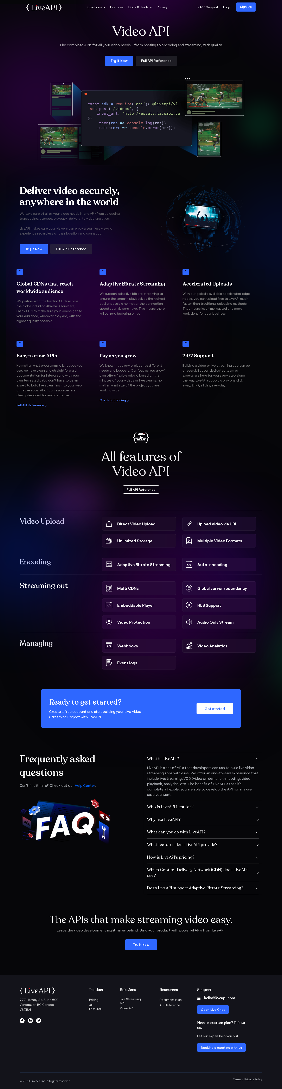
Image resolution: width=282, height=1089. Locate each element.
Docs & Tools (138, 7)
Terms (237, 1079)
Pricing (162, 7)
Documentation (171, 999)
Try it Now (119, 60)
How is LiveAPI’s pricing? (170, 857)
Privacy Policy (253, 1079)
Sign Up (246, 6)
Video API (126, 1008)
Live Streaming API (130, 1001)
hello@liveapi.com (219, 997)
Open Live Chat (213, 1009)
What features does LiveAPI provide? (182, 844)
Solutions (95, 7)
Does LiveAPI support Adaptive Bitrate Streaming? (195, 888)
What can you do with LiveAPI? (176, 832)
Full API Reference (156, 60)
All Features (95, 1007)
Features (116, 7)
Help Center (85, 785)
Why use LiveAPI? (164, 819)
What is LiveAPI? (163, 759)
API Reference (170, 1005)
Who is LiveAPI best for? (170, 807)
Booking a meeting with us (221, 1047)
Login (227, 7)
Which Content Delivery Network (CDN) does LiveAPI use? (197, 872)
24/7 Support (208, 7)
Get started (215, 708)
